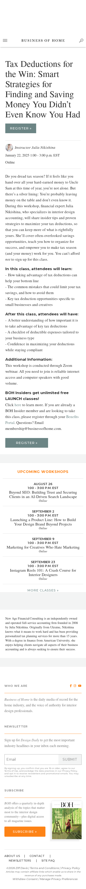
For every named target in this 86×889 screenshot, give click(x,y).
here (18, 404)
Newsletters (20, 860)
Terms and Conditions (44, 868)
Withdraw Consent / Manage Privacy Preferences (44, 879)
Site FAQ (48, 860)
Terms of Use (11, 770)
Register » (21, 128)
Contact (37, 856)
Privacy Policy (69, 770)
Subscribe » (25, 832)
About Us (12, 856)
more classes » (43, 590)
